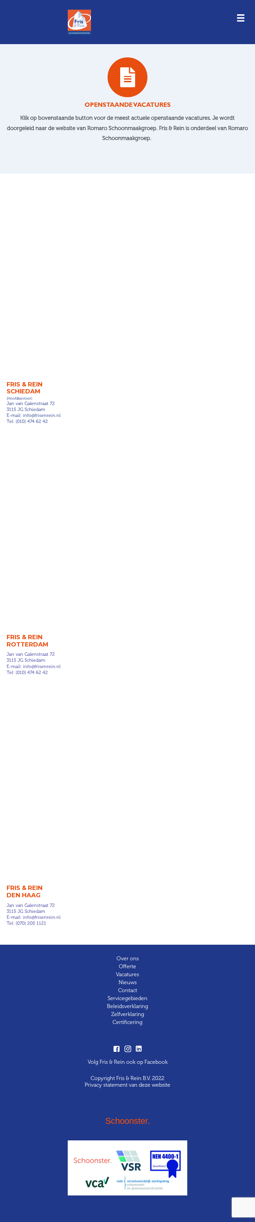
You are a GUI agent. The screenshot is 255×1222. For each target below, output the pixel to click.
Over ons (128, 958)
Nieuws (128, 982)
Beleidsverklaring (127, 1006)
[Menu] (240, 18)
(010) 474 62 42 (32, 421)
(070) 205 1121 (31, 923)
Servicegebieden (127, 998)
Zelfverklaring (127, 1014)
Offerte (127, 966)
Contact (127, 990)
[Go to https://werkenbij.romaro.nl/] (127, 101)
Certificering (127, 1022)
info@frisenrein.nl (41, 415)
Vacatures (127, 974)
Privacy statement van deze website (127, 1085)
